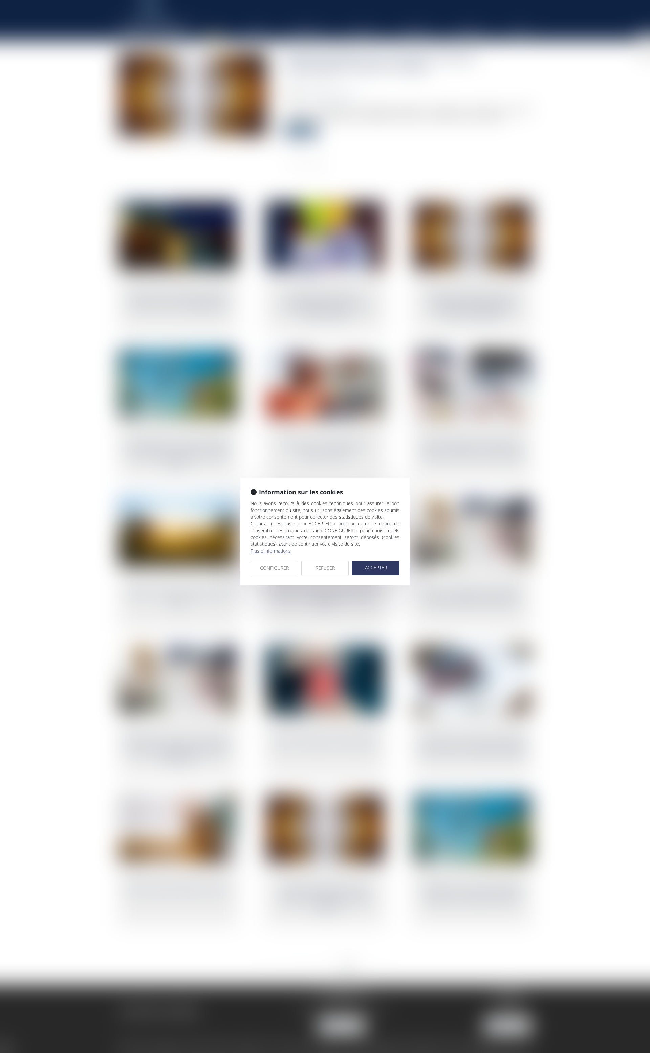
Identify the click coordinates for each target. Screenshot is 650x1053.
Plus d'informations (271, 550)
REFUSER (325, 568)
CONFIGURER (274, 568)
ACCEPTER (376, 567)
